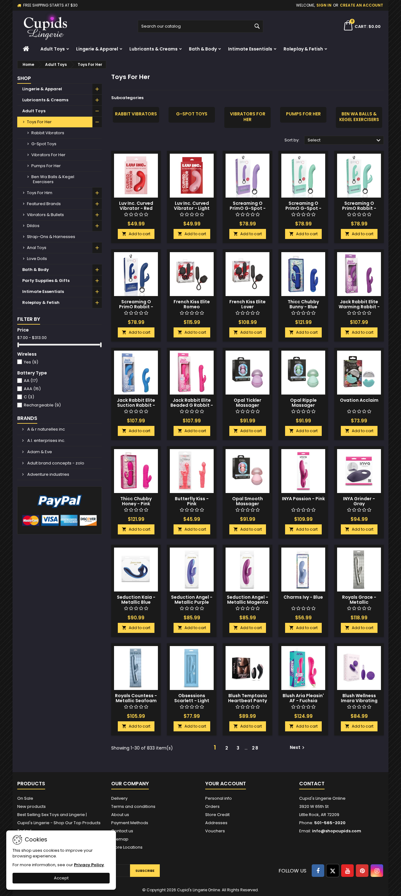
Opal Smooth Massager (247, 501)
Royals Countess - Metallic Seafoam (136, 698)
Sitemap (119, 839)
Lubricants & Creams (153, 49)
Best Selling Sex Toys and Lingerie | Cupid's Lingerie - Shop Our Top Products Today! (59, 823)
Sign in (323, 5)
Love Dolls (37, 259)
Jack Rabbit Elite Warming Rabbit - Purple (359, 307)
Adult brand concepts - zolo (55, 463)
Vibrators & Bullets (45, 215)
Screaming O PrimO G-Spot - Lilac (248, 208)
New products (31, 806)
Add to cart (136, 233)
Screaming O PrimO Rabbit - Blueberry (136, 307)
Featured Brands (44, 204)
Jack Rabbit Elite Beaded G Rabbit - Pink (191, 405)
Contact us (122, 831)
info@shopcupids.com (336, 831)
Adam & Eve (39, 452)
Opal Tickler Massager (247, 402)
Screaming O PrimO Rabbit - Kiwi (359, 208)
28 (255, 748)
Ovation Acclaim (359, 400)
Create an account (361, 5)
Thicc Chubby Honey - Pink (136, 501)
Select (345, 140)
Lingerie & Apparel (97, 49)
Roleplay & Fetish (303, 49)
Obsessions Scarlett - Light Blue (191, 700)
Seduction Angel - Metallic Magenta (247, 599)
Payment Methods (129, 823)
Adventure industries (47, 474)
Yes (31, 362)
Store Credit (217, 815)
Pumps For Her (46, 166)
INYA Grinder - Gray (359, 501)
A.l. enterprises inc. (45, 440)
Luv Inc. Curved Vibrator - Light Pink (192, 208)
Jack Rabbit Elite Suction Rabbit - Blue (136, 405)
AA (31, 381)
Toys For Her (39, 122)
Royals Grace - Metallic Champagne (359, 602)
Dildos (33, 226)
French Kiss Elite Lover (247, 304)
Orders (212, 806)
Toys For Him (39, 193)
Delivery (119, 798)
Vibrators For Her (48, 155)
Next (298, 747)
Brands (27, 418)
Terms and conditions (133, 806)
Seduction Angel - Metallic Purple (191, 599)
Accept (61, 878)
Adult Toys (52, 49)
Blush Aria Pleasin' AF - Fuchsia (303, 698)
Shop (24, 78)
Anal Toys (36, 248)
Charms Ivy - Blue (303, 597)
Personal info (218, 798)
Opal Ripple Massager (303, 402)
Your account (225, 783)
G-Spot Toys (43, 144)
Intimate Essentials (250, 49)
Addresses (216, 823)
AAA (32, 389)
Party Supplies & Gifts (46, 281)
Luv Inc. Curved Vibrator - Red (136, 205)
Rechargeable (42, 405)
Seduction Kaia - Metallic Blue (136, 599)
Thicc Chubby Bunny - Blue (303, 304)
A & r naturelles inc (45, 429)
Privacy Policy (89, 865)
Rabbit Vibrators (47, 133)
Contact (312, 783)
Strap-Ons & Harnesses (51, 237)
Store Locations (127, 847)
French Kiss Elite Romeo (192, 304)
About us (120, 815)
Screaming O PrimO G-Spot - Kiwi (303, 208)
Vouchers (215, 831)
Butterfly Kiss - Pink (192, 501)
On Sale (25, 798)
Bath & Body (203, 49)
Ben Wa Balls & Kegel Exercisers (52, 179)
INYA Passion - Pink (303, 499)
